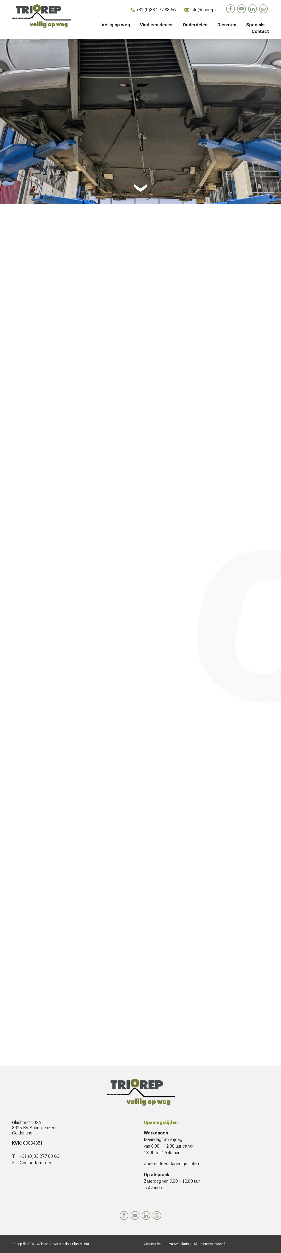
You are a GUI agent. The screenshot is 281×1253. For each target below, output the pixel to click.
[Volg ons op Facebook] (230, 9)
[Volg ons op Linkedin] (252, 9)
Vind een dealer (156, 24)
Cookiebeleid (153, 1244)
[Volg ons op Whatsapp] (263, 9)
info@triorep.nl (204, 9)
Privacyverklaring (178, 1244)
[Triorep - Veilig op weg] (41, 16)
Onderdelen (195, 24)
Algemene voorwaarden (211, 1244)
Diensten (226, 24)
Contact (260, 31)
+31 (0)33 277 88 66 (156, 9)
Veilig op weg (116, 24)
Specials (255, 24)
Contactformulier (35, 1162)
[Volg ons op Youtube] (241, 9)
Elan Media (80, 1244)
